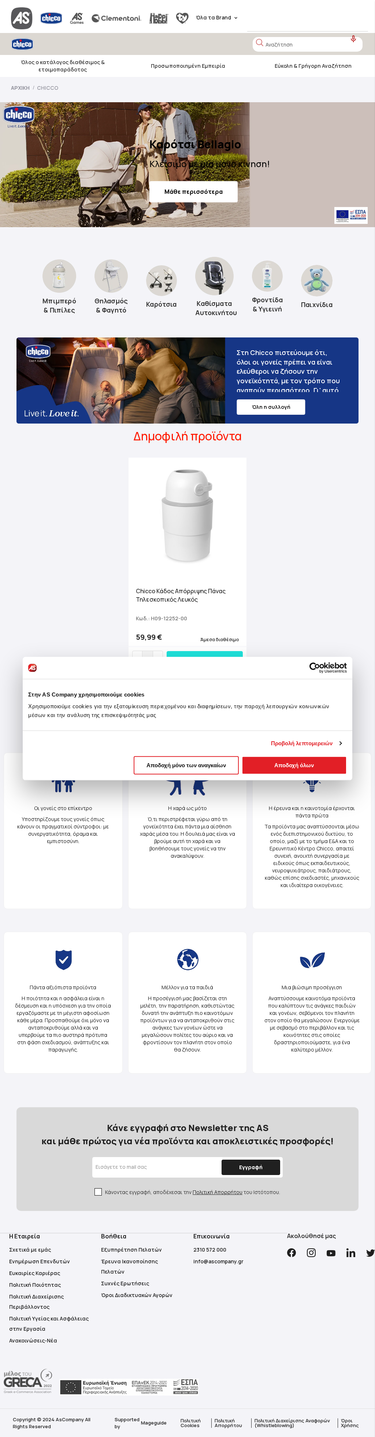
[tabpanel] (187, 565)
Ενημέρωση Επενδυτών (39, 1261)
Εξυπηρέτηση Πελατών (131, 1249)
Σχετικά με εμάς (30, 1249)
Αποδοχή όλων (294, 765)
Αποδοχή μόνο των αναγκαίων (186, 765)
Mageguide (154, 1422)
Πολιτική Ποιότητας (35, 1284)
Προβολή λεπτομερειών (302, 743)
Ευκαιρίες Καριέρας (34, 1273)
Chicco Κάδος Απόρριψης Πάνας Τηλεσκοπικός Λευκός (181, 595)
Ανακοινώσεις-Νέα (33, 1340)
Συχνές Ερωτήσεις (125, 1283)
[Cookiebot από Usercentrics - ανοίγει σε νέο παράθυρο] (315, 667)
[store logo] (43, 44)
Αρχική (21, 87)
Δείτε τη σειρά (185, 198)
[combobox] (308, 44)
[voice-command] (353, 39)
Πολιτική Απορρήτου (217, 1192)
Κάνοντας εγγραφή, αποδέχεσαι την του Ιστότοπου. (192, 1192)
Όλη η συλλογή (271, 406)
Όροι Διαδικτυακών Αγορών (136, 1295)
